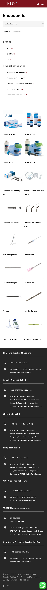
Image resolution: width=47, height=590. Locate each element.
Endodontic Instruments (17, 72)
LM (9, 59)
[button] (42, 4)
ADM (10, 48)
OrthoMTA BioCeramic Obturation (20, 83)
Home (5, 31)
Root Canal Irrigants (15, 89)
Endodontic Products (16, 78)
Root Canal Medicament (17, 95)
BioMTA (11, 54)
